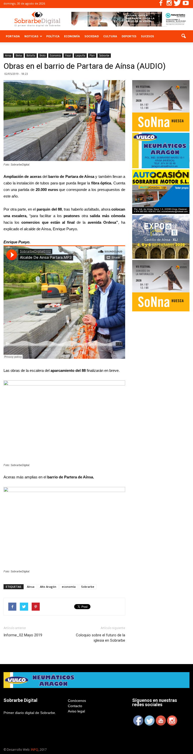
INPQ (34, 749)
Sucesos (147, 36)
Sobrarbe (104, 55)
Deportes (129, 36)
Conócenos (77, 701)
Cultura (110, 36)
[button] (183, 36)
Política (53, 36)
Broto (42, 55)
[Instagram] (169, 4)
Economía (72, 36)
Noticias (31, 36)
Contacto (75, 706)
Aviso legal (76, 711)
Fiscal (68, 55)
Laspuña (80, 55)
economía (69, 586)
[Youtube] (185, 4)
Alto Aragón (48, 586)
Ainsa (8, 55)
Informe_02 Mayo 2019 (23, 635)
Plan (92, 55)
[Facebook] (161, 4)
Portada (13, 36)
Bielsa (19, 55)
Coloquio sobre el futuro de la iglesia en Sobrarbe (100, 638)
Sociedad (91, 36)
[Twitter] (177, 4)
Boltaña (30, 55)
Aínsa (30, 586)
